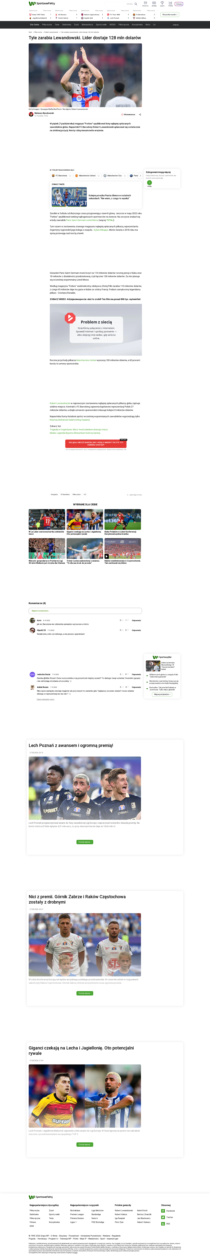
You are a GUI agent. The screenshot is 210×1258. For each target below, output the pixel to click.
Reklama (106, 1236)
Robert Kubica (121, 1214)
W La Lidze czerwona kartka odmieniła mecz (46, 533)
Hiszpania (54, 494)
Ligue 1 (73, 1222)
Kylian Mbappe (101, 230)
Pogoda (32, 1239)
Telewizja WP (65, 1239)
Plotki (75, 1239)
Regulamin (116, 1236)
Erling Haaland (83, 420)
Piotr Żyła (119, 1222)
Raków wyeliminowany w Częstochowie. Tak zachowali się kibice (123, 562)
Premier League (77, 1214)
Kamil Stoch (142, 1210)
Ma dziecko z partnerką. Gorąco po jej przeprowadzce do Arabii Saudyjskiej (163, 682)
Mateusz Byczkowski (44, 113)
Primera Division (77, 1218)
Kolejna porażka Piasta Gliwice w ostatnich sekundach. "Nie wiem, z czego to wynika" (110, 197)
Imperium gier (112, 1239)
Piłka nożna (47, 24)
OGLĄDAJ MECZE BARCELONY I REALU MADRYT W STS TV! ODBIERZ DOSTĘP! (96, 443)
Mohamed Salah (66, 420)
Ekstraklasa (75, 1210)
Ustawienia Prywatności (91, 1236)
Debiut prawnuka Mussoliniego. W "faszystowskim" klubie (168, 666)
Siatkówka (66, 24)
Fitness (33, 1222)
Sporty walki (101, 24)
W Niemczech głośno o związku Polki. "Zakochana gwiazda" (163, 676)
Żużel (76, 24)
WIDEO (112, 24)
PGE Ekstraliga (98, 1222)
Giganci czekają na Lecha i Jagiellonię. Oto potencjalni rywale (84, 533)
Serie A (95, 1218)
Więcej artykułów (161, 694)
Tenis (57, 24)
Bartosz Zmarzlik (144, 1214)
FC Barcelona (65, 494)
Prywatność (74, 1236)
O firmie (54, 1236)
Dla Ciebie (34, 24)
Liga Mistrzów (98, 1210)
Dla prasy (63, 1236)
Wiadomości (93, 1239)
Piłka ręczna (123, 24)
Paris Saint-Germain (76, 220)
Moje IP (83, 1239)
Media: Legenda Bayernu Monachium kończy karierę (75, 433)
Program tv (53, 1239)
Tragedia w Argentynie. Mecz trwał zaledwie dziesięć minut (79, 429)
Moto (147, 24)
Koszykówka (137, 24)
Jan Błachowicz (143, 1218)
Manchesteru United (86, 360)
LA (154, 24)
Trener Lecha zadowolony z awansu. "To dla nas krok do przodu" (83, 562)
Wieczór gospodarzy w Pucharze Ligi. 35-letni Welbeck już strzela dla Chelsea (47, 562)
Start (30, 32)
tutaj (75, 1253)
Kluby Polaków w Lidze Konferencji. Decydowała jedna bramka (121, 533)
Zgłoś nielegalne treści (45, 699)
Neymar (53, 420)
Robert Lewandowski (51, 32)
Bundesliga (96, 1214)
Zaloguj (179, 4)
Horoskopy (42, 1239)
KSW (32, 1226)
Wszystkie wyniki (169, 15)
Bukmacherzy (87, 24)
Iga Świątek (120, 1218)
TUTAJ (109, 220)
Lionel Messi (92, 220)
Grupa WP (45, 1236)
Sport (102, 1239)
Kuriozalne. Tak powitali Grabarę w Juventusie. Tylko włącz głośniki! (162, 689)
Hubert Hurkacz (143, 1222)
